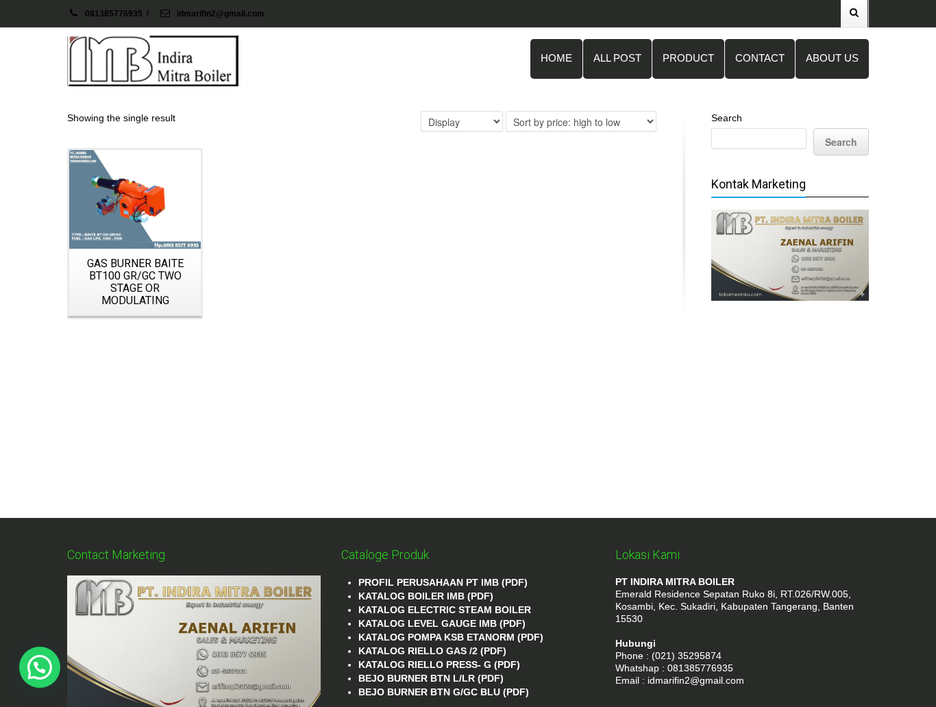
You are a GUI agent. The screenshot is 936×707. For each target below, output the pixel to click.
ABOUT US (832, 58)
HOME (556, 58)
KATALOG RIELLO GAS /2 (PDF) (432, 650)
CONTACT (760, 58)
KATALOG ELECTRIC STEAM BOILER (444, 609)
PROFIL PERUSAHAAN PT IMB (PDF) (443, 582)
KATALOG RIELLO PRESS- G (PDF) (439, 664)
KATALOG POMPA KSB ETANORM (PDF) (450, 637)
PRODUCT (688, 58)
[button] (39, 667)
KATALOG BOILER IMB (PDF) (425, 596)
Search (726, 117)
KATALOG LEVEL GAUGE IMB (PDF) (442, 623)
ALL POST (617, 58)
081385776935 (114, 13)
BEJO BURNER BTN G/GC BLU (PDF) (443, 691)
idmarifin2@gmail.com (219, 13)
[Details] (135, 199)
